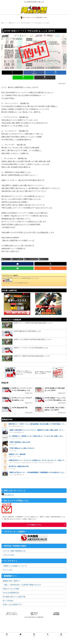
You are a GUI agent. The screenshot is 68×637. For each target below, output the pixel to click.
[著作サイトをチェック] (17, 264)
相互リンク (34, 614)
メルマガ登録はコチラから (34, 525)
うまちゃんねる (8, 554)
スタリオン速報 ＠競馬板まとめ (14, 551)
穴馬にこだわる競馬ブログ (12, 604)
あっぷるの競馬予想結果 (31, 259)
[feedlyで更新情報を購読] (17, 268)
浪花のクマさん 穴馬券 (11, 588)
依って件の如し (8, 600)
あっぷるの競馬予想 (18, 259)
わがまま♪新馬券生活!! (11, 592)
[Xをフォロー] (50, 264)
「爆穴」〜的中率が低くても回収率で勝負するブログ (22, 584)
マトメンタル (7, 569)
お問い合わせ (34, 613)
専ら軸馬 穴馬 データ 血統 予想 (14, 596)
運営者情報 (56, 614)
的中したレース (44, 259)
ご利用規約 (56, 613)
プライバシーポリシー (12, 614)
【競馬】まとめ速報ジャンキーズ (15, 566)
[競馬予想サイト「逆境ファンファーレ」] (48, 304)
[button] (44, 77)
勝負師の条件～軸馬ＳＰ (11, 581)
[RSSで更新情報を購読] (50, 268)
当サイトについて (12, 613)
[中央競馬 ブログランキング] (7, 280)
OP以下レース (6, 259)
